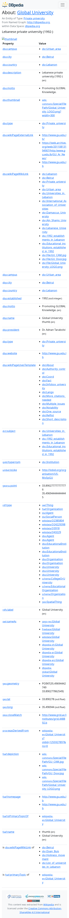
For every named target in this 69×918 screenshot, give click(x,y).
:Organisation (52, 559)
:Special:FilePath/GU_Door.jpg (54, 769)
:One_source (51, 411)
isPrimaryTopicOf (15, 816)
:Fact (46, 380)
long (8, 707)
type (8, 123)
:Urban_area (51, 49)
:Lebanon (49, 64)
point (10, 485)
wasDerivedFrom (16, 730)
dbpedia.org (32, 26)
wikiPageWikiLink (15, 174)
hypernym (11, 462)
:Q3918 (51, 528)
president (11, 330)
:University (50, 567)
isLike (10, 470)
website (10, 353)
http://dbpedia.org (38, 22)
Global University (35, 12)
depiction (11, 754)
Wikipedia (48, 904)
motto (9, 88)
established (12, 298)
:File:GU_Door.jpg (54, 259)
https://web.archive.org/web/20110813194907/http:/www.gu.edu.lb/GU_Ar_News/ (54, 150)
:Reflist (48, 415)
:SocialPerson (52, 516)
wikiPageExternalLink (18, 135)
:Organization (52, 509)
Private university (34, 18)
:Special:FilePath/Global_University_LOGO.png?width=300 (54, 107)
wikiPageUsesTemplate (19, 365)
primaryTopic (15, 874)
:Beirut (48, 57)
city (7, 57)
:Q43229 (51, 532)
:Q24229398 (53, 524)
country (10, 64)
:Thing (47, 505)
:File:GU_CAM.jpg (54, 255)
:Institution (50, 462)
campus (10, 49)
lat (6, 699)
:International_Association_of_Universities (54, 204)
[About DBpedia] (12, 4)
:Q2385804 (53, 520)
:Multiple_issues (53, 403)
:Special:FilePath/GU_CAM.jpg (54, 757)
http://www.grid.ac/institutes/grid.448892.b (54, 718)
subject (9, 431)
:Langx (48, 392)
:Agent (47, 513)
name (8, 318)
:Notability (50, 407)
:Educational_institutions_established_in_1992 (54, 247)
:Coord (48, 376)
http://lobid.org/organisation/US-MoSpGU (54, 473)
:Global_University (53, 820)
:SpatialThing (52, 602)
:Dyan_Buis (50, 851)
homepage (12, 796)
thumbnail (11, 100)
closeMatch (12, 715)
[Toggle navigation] (62, 5)
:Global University (49, 671)
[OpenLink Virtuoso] (14, 896)
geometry (11, 683)
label (8, 609)
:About (48, 365)
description (12, 72)
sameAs (9, 621)
